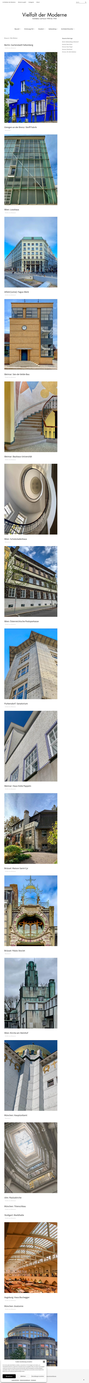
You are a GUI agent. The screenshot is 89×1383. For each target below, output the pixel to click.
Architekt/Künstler (67, 29)
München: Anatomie (13, 1306)
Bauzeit (17, 29)
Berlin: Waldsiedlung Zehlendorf (70, 42)
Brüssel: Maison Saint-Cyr (16, 868)
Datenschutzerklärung (25, 1380)
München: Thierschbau (15, 1206)
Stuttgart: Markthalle (14, 1215)
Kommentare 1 (8, 130)
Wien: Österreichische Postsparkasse (21, 621)
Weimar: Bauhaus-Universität (18, 456)
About (38, 2)
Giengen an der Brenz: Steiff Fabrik (20, 127)
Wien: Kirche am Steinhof (16, 1032)
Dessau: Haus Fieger (67, 47)
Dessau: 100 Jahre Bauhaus (69, 52)
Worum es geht (22, 2)
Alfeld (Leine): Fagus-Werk (16, 291)
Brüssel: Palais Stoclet (14, 950)
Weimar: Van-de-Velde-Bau (16, 374)
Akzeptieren (9, 1376)
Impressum (33, 1380)
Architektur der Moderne (9, 2)
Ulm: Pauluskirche (12, 1197)
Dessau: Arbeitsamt (67, 49)
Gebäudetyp (52, 29)
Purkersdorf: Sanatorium (16, 703)
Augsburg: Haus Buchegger (17, 1297)
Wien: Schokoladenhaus (15, 538)
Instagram (31, 2)
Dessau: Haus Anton (67, 44)
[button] (44, 1362)
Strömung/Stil (28, 29)
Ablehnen (23, 1376)
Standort (41, 29)
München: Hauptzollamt (15, 1115)
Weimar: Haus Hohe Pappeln (17, 785)
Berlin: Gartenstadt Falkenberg (18, 44)
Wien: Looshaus (11, 209)
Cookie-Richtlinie (15, 1380)
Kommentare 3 (8, 1118)
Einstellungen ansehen (37, 1376)
